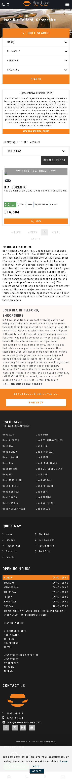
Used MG (8, 474)
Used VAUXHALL (45, 503)
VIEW (38, 221)
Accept (37, 771)
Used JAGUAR (11, 457)
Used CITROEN (11, 440)
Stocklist (44, 534)
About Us (11, 551)
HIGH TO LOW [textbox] (14, 151)
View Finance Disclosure (36, 131)
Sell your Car (46, 540)
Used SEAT (42, 491)
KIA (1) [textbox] (10, 42)
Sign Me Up (36, 402)
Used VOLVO (43, 508)
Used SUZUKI (43, 497)
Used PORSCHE (45, 486)
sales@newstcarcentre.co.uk (23, 722)
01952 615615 (14, 713)
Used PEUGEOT (11, 486)
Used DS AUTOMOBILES (49, 440)
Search (36, 79)
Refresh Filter (54, 160)
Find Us (10, 557)
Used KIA (8, 463)
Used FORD (42, 446)
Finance (10, 540)
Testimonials (46, 545)
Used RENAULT (11, 491)
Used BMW (42, 434)
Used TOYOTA (10, 503)
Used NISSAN (44, 480)
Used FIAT (8, 446)
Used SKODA (10, 497)
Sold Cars (44, 551)
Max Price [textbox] (13, 69)
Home (9, 534)
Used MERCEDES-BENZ (49, 469)
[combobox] (36, 42)
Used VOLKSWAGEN (14, 508)
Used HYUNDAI (44, 451)
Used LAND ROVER (46, 463)
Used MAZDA (10, 469)
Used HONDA (10, 451)
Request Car (13, 545)
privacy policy (50, 742)
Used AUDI (9, 434)
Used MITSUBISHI (13, 480)
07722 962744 (14, 718)
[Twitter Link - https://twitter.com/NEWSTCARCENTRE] (15, 727)
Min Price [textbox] (12, 60)
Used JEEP (42, 457)
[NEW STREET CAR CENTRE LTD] (36, 4)
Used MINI (42, 474)
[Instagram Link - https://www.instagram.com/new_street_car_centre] (23, 727)
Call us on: (22, 384)
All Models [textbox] (13, 51)
